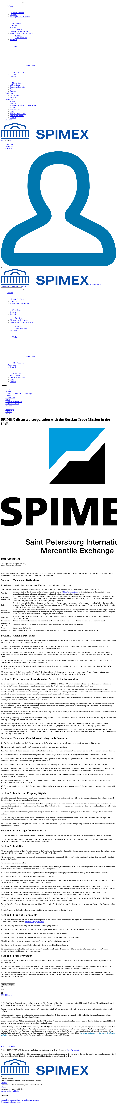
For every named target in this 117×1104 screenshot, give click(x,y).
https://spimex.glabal (70, 592)
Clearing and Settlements (19, 31)
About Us (9, 99)
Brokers (13, 97)
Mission (13, 103)
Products (13, 27)
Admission (18, 36)
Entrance (4, 1083)
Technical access (21, 38)
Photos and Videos (17, 116)
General (13, 76)
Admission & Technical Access (21, 34)
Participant (9, 93)
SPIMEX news (6, 995)
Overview (13, 15)
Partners (13, 107)
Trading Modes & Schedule (20, 17)
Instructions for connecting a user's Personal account (20, 1100)
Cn (10, 140)
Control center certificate (10, 1091)
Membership (14, 95)
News (12, 89)
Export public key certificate (11, 1102)
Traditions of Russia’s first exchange (23, 105)
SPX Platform (15, 85)
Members (13, 40)
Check (3, 1087)
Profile (12, 101)
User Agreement (73, 1050)
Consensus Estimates (17, 87)
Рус (2, 140)
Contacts (13, 91)
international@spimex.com (34, 922)
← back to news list (8, 1046)
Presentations (15, 110)
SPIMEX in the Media (18, 114)
